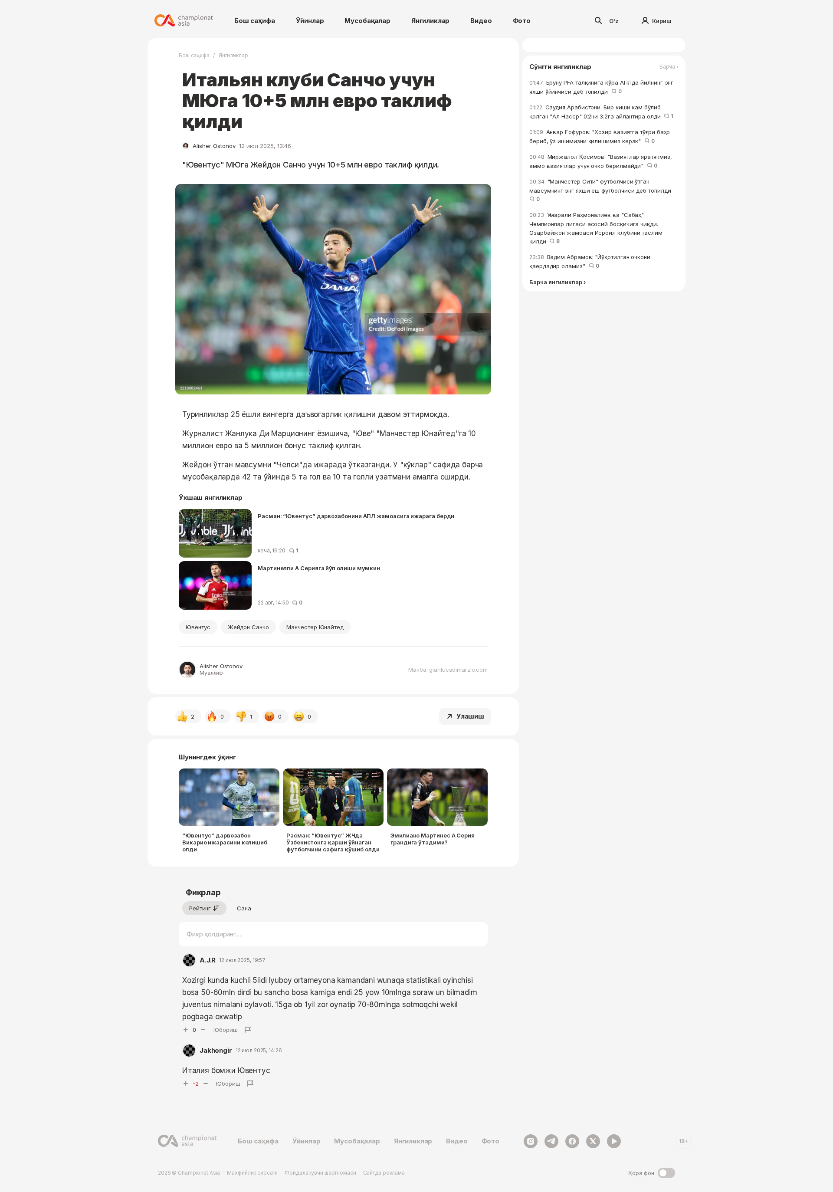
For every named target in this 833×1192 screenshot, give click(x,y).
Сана (244, 908)
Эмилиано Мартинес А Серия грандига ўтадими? (432, 839)
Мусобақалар (367, 20)
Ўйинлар (310, 20)
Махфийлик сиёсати (252, 1172)
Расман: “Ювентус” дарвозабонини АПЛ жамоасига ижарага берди (356, 515)
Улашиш (470, 716)
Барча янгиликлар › (557, 282)
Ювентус (198, 627)
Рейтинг (200, 908)
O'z (614, 20)
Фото (522, 20)
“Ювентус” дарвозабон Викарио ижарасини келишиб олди (224, 842)
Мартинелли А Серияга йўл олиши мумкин (319, 568)
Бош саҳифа (254, 20)
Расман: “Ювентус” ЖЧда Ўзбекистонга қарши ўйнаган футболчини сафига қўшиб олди (333, 842)
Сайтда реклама (384, 1172)
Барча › (669, 67)
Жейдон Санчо (248, 627)
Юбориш (225, 1029)
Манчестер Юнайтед (315, 627)
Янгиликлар (430, 20)
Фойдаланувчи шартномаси (320, 1172)
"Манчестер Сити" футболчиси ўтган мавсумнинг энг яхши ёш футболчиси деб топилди (601, 190)
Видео (481, 20)
